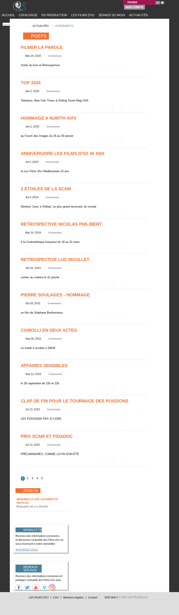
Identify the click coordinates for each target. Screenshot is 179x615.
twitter (15, 598)
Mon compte (134, 7)
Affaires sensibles (44, 365)
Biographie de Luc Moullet (32, 506)
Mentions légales (73, 597)
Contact (92, 597)
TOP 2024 (31, 82)
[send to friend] (99, 71)
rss (23, 598)
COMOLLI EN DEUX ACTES (49, 330)
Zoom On (30, 490)
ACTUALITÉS (138, 15)
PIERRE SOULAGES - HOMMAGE (55, 294)
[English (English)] (158, 3)
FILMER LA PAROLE (42, 47)
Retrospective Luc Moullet (55, 259)
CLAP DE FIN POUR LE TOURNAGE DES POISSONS (74, 401)
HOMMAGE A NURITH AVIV (48, 118)
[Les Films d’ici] (24, 6)
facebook (19, 598)
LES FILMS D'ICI (82, 15)
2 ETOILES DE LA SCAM (46, 188)
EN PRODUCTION (54, 15)
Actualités (41, 25)
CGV (56, 597)
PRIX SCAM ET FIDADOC (46, 436)
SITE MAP (110, 597)
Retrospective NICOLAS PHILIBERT (61, 224)
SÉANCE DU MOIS (111, 15)
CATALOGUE (27, 15)
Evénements (55, 56)
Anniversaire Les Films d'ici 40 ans (62, 153)
